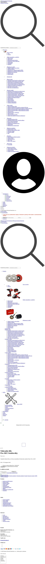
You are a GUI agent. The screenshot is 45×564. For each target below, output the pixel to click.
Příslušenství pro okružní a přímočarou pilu (15, 71)
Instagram (2, 208)
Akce (8, 53)
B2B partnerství (6, 518)
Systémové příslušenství (12, 102)
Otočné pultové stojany (12, 148)
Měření (4, 488)
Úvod (7, 195)
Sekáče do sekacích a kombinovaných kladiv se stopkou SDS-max (20, 108)
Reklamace (7, 409)
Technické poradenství (9, 408)
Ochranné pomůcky (11, 139)
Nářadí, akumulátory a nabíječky (13, 57)
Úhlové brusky (10, 58)
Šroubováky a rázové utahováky (13, 61)
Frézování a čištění (11, 131)
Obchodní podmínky (20, 475)
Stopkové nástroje (11, 100)
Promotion (9, 135)
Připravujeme (9, 143)
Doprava (6, 410)
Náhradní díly (9, 76)
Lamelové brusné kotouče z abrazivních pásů (16, 95)
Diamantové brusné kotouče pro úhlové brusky (16, 91)
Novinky (9, 54)
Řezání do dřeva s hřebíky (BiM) (14, 130)
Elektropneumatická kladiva (13, 60)
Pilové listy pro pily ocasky (13, 86)
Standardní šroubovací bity (12, 119)
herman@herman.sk (4, 540)
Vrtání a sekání (9, 105)
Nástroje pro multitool (11, 128)
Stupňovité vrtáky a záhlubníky (13, 112)
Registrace (6, 3)
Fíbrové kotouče (11, 99)
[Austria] (3, 558)
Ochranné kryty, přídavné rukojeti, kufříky (15, 70)
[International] (3, 560)
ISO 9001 (6, 419)
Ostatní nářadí (10, 62)
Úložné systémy (10, 137)
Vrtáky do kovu (10, 111)
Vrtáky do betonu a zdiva (12, 106)
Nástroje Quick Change (12, 101)
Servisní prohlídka (8, 405)
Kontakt (4, 206)
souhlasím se (9, 472)
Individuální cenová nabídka (8, 505)
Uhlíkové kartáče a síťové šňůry (13, 68)
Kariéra (4, 413)
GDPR (36, 475)
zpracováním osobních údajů (12, 472)
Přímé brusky (10, 59)
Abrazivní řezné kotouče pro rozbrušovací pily (16, 84)
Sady (8, 133)
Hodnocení (8, 199)
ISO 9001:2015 (6, 517)
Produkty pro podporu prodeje (13, 151)
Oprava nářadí (19, 404)
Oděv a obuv (10, 140)
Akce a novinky (10, 52)
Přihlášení (2, 3)
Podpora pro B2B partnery (8, 481)
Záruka (6, 407)
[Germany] (3, 559)
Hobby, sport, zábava (11, 141)
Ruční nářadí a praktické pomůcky (14, 136)
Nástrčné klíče (10, 124)
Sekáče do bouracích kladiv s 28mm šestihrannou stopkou (18, 110)
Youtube (2, 207)
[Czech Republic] (3, 557)
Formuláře (8, 197)
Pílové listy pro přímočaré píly (13, 87)
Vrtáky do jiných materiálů (12, 114)
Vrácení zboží (5, 501)
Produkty (5, 49)
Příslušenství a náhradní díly (8, 489)
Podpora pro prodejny (11, 147)
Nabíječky (9, 64)
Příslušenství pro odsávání (12, 72)
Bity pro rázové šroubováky (13, 121)
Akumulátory (10, 63)
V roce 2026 (10, 144)
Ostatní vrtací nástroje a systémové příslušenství (16, 115)
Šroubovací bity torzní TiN (12, 122)
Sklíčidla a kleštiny (11, 69)
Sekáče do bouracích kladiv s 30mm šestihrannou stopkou (18, 109)
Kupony (7, 198)
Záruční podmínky (12, 475)
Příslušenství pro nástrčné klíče (13, 125)
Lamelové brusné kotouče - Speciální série (15, 94)
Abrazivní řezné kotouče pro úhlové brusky (16, 83)
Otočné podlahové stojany (12, 149)
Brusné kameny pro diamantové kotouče (15, 82)
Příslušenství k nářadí (11, 66)
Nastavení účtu (9, 200)
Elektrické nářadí (6, 486)
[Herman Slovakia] (4, 475)
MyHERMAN (5, 411)
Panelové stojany (11, 150)
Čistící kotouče (10, 98)
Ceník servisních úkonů (7, 504)
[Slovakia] (3, 556)
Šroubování (9, 118)
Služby (4, 202)
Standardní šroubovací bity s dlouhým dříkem (16, 120)
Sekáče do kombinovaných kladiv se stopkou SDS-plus (18, 107)
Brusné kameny (10, 74)
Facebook (2, 206)
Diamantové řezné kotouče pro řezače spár (15, 81)
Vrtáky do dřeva (10, 113)
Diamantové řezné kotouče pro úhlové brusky (16, 80)
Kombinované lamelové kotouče (14, 97)
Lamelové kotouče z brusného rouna (14, 96)
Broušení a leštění (10, 90)
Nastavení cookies (31, 475)
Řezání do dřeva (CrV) (12, 129)
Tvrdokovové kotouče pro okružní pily (15, 85)
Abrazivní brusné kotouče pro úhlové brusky (16, 93)
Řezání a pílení (9, 79)
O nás (4, 201)
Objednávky (8, 196)
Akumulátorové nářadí (7, 487)
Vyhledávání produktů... (4, 47)
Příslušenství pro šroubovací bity (14, 123)
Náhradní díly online (9, 406)
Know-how (5, 205)
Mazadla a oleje (10, 73)
